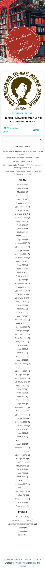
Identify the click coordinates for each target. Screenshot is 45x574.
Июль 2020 (21, 429)
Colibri (23, 566)
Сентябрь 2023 (21, 298)
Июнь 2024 (21, 268)
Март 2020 (21, 444)
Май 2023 (21, 309)
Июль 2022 (21, 345)
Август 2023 (21, 301)
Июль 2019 (21, 469)
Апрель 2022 (21, 356)
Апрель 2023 (21, 312)
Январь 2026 (21, 203)
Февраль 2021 (21, 407)
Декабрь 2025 (21, 206)
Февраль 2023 (21, 320)
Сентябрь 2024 (21, 257)
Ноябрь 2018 (21, 495)
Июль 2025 (21, 225)
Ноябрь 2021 (21, 374)
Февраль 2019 (21, 484)
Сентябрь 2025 (21, 217)
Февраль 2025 (21, 243)
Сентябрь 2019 (21, 462)
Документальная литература (20, 524)
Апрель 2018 (21, 506)
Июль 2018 (21, 502)
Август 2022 (21, 341)
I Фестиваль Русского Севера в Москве (22, 157)
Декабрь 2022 (21, 327)
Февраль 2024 (21, 283)
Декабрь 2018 (21, 491)
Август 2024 (21, 261)
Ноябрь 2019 (21, 458)
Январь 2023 (21, 323)
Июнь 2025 (21, 228)
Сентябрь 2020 (21, 425)
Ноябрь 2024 (21, 250)
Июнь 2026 (21, 188)
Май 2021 (21, 396)
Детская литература (22, 113)
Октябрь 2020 (21, 422)
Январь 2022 (21, 367)
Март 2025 (21, 239)
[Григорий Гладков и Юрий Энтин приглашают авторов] (22, 90)
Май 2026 (21, 192)
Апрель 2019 (21, 480)
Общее (21, 527)
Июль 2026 (21, 184)
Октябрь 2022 (21, 334)
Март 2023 (21, 316)
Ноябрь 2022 (21, 330)
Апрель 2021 (21, 400)
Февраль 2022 (21, 363)
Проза (20, 535)
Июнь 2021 (21, 393)
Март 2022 (21, 360)
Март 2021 (21, 404)
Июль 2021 (21, 389)
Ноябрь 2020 (21, 418)
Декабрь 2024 (21, 247)
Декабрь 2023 (21, 290)
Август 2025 (21, 221)
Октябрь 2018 (21, 498)
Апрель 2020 (21, 440)
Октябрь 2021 (21, 378)
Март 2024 (21, 279)
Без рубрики (21, 516)
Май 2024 (21, 272)
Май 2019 (21, 477)
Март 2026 (21, 199)
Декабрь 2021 (21, 371)
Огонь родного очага (22, 161)
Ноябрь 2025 (21, 210)
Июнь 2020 (21, 433)
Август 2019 (21, 466)
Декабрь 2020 (21, 414)
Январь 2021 (21, 411)
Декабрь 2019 (21, 455)
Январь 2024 (21, 287)
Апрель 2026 (21, 195)
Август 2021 (21, 385)
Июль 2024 (21, 265)
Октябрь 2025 (21, 214)
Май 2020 (21, 436)
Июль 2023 (21, 305)
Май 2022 (21, 352)
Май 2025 (21, 232)
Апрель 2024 (21, 276)
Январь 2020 (21, 451)
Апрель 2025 (21, 236)
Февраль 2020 (21, 447)
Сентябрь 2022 (21, 338)
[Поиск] (41, 140)
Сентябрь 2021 (21, 382)
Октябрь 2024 (21, 254)
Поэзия (21, 531)
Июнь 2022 (21, 349)
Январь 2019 (21, 487)
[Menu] (40, 2)
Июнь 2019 (21, 473)
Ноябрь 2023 (21, 294)
